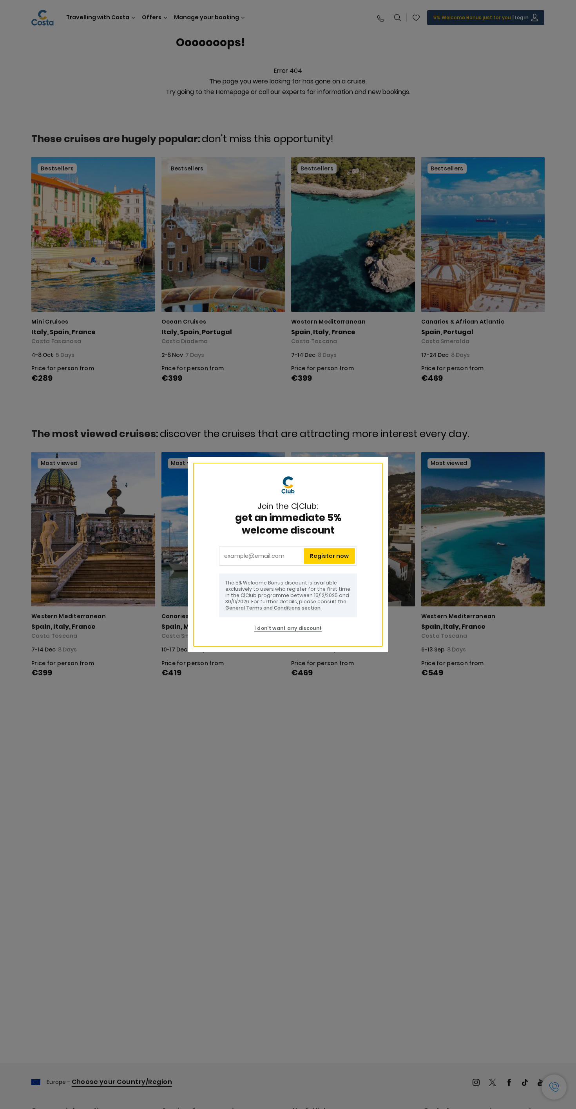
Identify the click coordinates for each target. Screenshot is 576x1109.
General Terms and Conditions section (273, 607)
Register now (329, 556)
